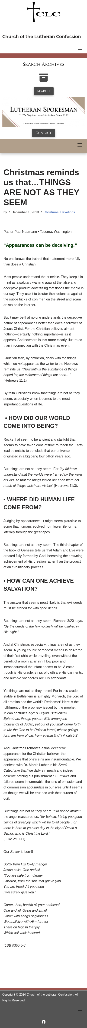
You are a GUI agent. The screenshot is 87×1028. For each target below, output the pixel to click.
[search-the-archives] (43, 80)
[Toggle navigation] (80, 48)
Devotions (67, 212)
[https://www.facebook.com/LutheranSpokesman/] (43, 1022)
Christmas (51, 212)
